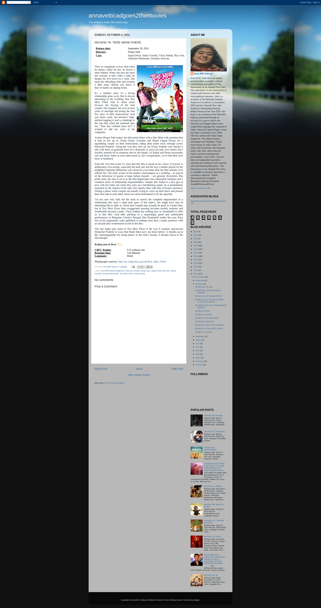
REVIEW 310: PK (211, 575)
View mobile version (139, 374)
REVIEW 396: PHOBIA (213, 416)
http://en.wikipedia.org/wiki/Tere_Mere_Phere (142, 261)
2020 (195, 242)
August (199, 340)
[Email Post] (133, 267)
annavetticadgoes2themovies (128, 15)
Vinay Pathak (139, 274)
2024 (195, 235)
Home (139, 368)
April (198, 354)
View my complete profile (201, 188)
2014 (195, 263)
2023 (195, 239)
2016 (195, 256)
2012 (195, 270)
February (200, 361)
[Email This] (138, 267)
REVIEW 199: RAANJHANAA (210, 449)
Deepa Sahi (145, 271)
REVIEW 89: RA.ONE (204, 287)
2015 (195, 260)
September (200, 336)
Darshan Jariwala (133, 271)
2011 (195, 274)
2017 (195, 253)
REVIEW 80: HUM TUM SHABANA (209, 325)
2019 (195, 246)
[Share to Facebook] (148, 267)
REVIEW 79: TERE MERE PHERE (209, 329)
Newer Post (100, 368)
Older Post (177, 368)
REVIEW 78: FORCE (203, 332)
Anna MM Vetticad (108, 271)
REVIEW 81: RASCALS (204, 322)
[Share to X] (145, 267)
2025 (195, 232)
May (198, 350)
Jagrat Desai (156, 271)
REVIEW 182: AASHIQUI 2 (215, 432)
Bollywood (120, 271)
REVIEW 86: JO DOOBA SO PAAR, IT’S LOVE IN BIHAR (209, 301)
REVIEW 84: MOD (202, 311)
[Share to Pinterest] (151, 267)
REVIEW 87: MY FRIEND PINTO (208, 296)
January (199, 365)
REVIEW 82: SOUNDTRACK (207, 318)
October (199, 284)
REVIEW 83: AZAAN (203, 315)
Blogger (197, 600)
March (198, 358)
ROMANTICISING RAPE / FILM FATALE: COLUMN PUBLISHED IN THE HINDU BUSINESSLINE (214, 467)
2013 (195, 267)
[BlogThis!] (141, 267)
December (200, 277)
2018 (195, 249)
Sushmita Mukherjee (110, 274)
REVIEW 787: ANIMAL (213, 486)
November (200, 280)
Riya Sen (166, 271)
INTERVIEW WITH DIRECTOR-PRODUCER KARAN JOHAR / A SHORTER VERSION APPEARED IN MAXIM (214, 559)
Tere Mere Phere (126, 274)
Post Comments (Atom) (115, 383)
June (198, 347)
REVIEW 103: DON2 (212, 537)
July (197, 343)
